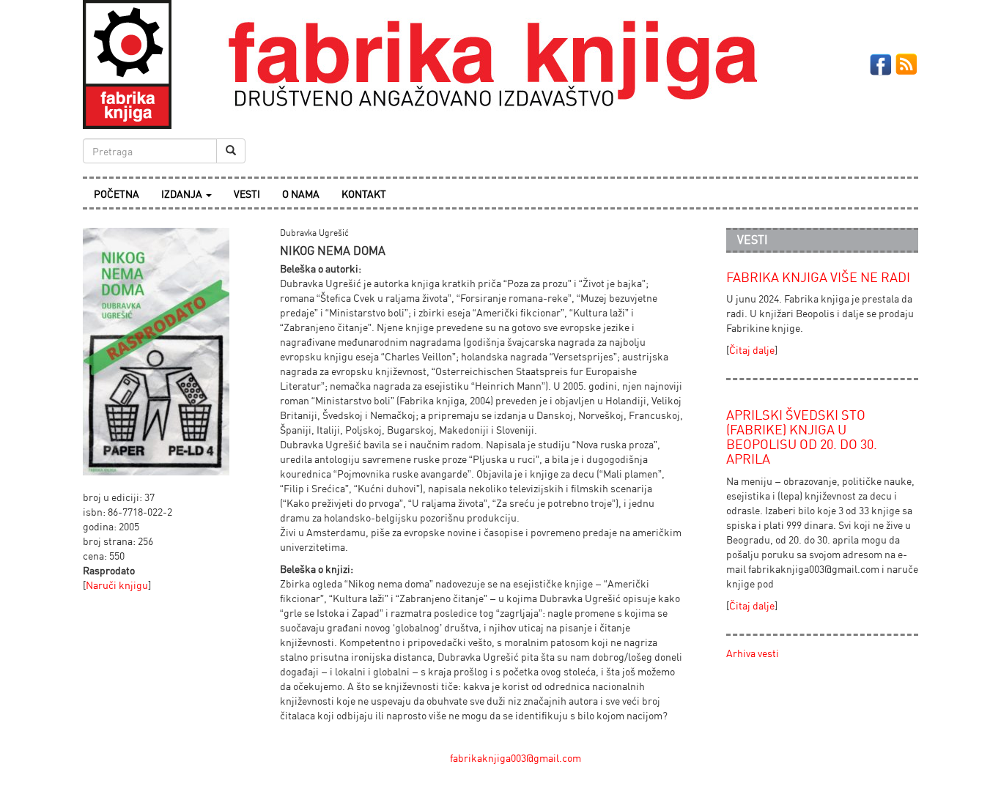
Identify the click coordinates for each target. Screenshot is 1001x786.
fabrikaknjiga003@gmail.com (515, 758)
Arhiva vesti (752, 653)
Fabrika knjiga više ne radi (818, 277)
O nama (300, 194)
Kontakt (363, 194)
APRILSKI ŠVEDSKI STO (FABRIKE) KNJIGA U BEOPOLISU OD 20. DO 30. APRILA (801, 436)
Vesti (247, 194)
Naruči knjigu (117, 585)
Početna (116, 194)
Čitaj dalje (752, 350)
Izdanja (182, 194)
